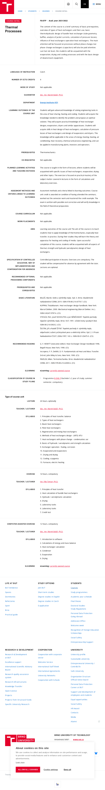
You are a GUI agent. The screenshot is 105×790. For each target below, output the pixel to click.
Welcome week (77, 625)
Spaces (8, 592)
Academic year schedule (81, 596)
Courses (46, 11)
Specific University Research (17, 704)
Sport (7, 605)
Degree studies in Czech (48, 601)
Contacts (74, 712)
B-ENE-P (57, 378)
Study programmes (79, 592)
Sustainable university (80, 659)
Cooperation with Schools (49, 680)
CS (85, 4)
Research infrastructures (16, 682)
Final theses (76, 601)
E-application (43, 605)
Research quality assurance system (17, 676)
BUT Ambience (11, 588)
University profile (78, 654)
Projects (8, 695)
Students (32, 11)
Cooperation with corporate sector (50, 656)
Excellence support (13, 662)
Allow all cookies (28, 770)
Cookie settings (51, 770)
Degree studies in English (49, 596)
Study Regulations (78, 609)
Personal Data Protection (81, 613)
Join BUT (41, 588)
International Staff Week (48, 666)
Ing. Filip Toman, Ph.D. (49, 481)
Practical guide (11, 614)
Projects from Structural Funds (18, 700)
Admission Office (78, 621)
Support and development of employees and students (83, 693)
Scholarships (76, 633)
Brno (7, 610)
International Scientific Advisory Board (18, 668)
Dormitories (10, 596)
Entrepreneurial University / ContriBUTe (83, 665)
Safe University (77, 671)
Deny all (67, 770)
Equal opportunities (79, 699)
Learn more (20, 762)
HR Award (75, 708)
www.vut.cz (78, 739)
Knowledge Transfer (13, 686)
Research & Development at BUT (16, 656)
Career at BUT (77, 687)
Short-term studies (46, 592)
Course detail (61, 11)
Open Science (11, 691)
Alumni (74, 721)
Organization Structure (80, 676)
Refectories (10, 601)
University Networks (46, 675)
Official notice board (79, 679)
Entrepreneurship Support (82, 642)
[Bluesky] (96, 753)
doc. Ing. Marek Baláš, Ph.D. (51, 95)
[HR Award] (57, 784)
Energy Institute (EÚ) (49, 102)
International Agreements (49, 671)
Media (73, 717)
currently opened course (60, 370)
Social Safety (76, 637)
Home (20, 11)
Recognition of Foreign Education (85, 630)
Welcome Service (45, 662)
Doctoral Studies (78, 605)
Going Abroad (76, 616)
